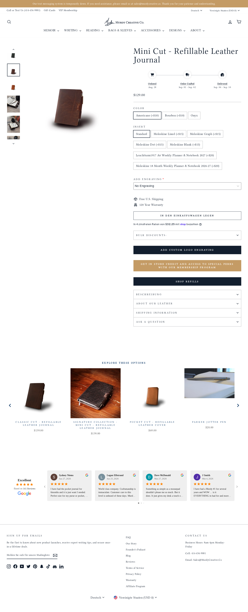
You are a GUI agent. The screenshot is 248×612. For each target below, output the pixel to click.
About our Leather (154, 303)
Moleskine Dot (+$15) (149, 144)
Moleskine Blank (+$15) (185, 144)
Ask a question (150, 321)
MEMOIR (50, 30)
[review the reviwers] (86, 475)
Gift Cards (50, 10)
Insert (139, 126)
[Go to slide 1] (138, 503)
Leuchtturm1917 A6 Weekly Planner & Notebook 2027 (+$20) (175, 155)
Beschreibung (149, 294)
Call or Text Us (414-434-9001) (23, 10)
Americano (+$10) (147, 115)
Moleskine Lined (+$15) (169, 134)
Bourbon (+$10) (174, 115)
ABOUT (196, 30)
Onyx (194, 115)
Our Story (131, 543)
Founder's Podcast (136, 549)
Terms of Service (135, 567)
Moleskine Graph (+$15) (205, 134)
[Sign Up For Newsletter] (55, 555)
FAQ (128, 537)
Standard (141, 134)
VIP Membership (68, 10)
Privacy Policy (133, 573)
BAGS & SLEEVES (120, 30)
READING (93, 30)
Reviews (130, 561)
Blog (128, 555)
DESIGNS (176, 30)
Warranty (131, 580)
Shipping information (156, 312)
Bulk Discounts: (151, 235)
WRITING (71, 30)
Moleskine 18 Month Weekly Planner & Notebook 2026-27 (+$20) (177, 166)
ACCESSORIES (151, 30)
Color (139, 108)
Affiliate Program (135, 586)
